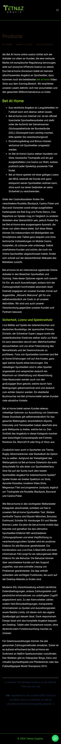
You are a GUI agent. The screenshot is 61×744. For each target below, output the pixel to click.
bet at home (43, 79)
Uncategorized (44, 44)
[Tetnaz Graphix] (13, 9)
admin (8, 44)
